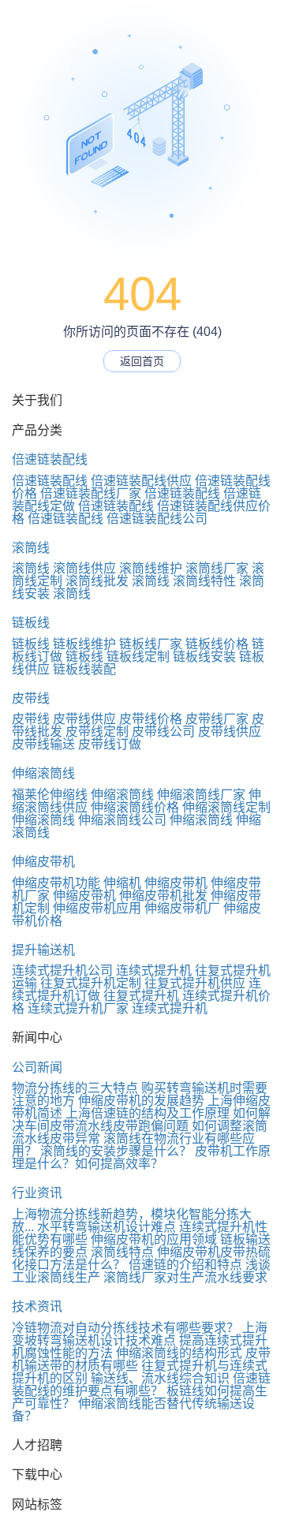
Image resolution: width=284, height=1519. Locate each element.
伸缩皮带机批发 (163, 895)
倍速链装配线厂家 (90, 493)
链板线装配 (84, 669)
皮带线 (31, 698)
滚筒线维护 (150, 568)
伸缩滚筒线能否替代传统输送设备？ (133, 1410)
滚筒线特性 (204, 581)
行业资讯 (37, 1193)
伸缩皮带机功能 (56, 883)
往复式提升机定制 (90, 983)
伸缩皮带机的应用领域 (154, 1239)
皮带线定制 (97, 731)
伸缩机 (122, 883)
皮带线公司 (163, 731)
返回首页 (142, 361)
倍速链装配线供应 (141, 480)
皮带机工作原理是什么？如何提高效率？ (141, 1157)
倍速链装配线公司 (156, 518)
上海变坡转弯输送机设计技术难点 (139, 1334)
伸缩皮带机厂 (182, 908)
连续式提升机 (154, 970)
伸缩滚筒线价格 (135, 807)
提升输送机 (43, 950)
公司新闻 (37, 1067)
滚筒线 (31, 547)
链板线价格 (216, 644)
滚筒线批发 (97, 581)
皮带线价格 (150, 719)
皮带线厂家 (216, 719)
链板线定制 (138, 656)
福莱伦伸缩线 (50, 794)
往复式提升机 (141, 995)
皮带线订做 (109, 744)
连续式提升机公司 (62, 970)
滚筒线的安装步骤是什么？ (116, 1151)
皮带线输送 (43, 744)
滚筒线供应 (84, 568)
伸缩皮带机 (43, 861)
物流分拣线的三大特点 (75, 1088)
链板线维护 (84, 644)
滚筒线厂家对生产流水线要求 (185, 1277)
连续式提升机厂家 (78, 1008)
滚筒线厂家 (216, 568)
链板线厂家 (150, 644)
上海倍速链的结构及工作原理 (147, 1113)
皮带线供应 (84, 719)
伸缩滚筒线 (43, 773)
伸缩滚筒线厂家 (201, 794)
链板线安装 (204, 656)
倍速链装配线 (50, 459)
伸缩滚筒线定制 (226, 807)
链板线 (31, 622)
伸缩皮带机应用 (97, 908)
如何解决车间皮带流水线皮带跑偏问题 (141, 1120)
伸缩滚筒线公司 (122, 820)
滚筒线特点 (122, 1252)
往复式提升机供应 (194, 983)
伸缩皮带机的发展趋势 (141, 1100)
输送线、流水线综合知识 (160, 1378)
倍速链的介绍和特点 (185, 1264)
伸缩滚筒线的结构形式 (179, 1353)
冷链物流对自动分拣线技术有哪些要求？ (125, 1327)
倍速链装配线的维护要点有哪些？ (141, 1385)
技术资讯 (37, 1306)
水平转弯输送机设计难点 (106, 1226)
